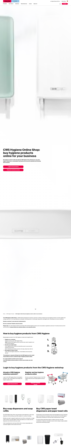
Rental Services (24, 3)
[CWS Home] (11, 1)
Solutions (17, 3)
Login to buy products (13, 166)
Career (30, 3)
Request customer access (13, 169)
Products (5, 3)
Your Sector (11, 3)
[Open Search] (60, 4)
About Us (35, 3)
